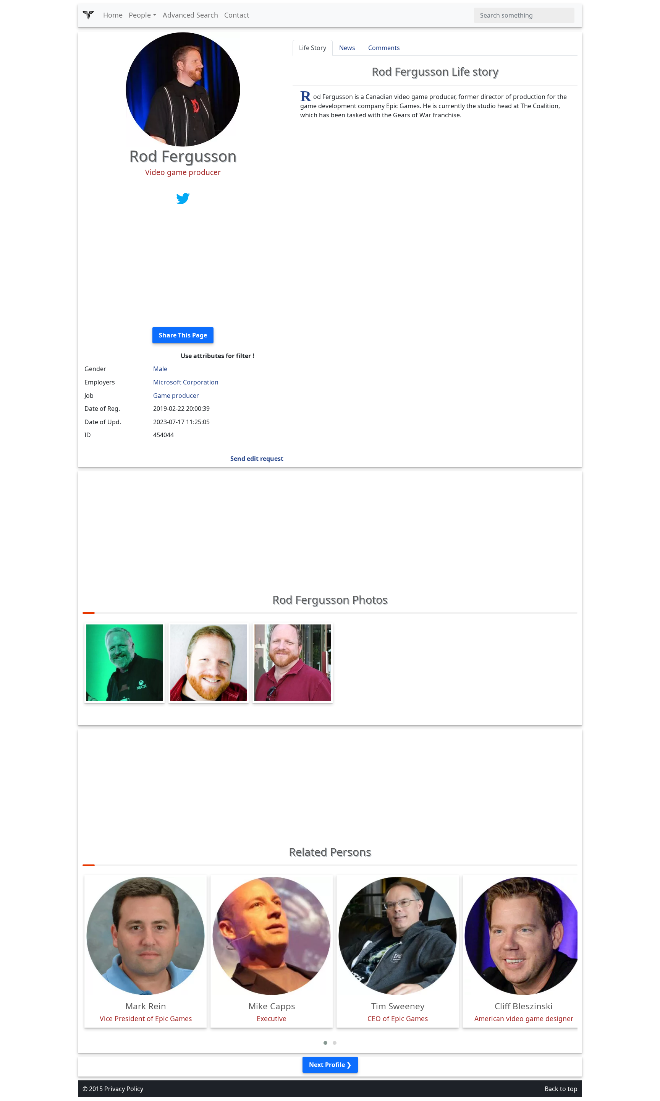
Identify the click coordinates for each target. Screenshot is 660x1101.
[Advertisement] (182, 267)
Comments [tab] (384, 48)
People (140, 14)
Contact (236, 14)
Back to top (561, 1089)
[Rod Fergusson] (183, 88)
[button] (325, 1043)
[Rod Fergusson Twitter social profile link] (183, 198)
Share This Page (183, 335)
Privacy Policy (123, 1089)
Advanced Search (190, 14)
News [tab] (347, 48)
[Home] (88, 15)
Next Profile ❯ (330, 1064)
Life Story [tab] (312, 48)
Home (113, 14)
